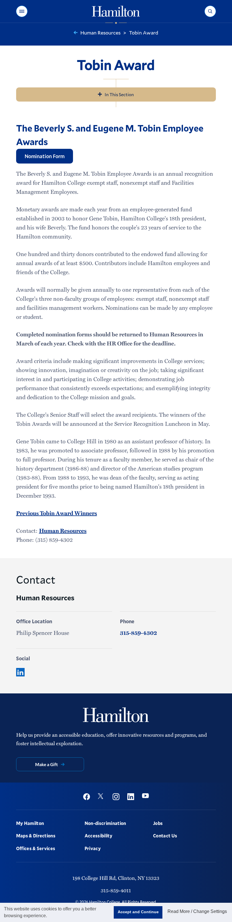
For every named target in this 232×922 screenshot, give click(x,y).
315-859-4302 (138, 632)
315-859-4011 (116, 890)
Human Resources (63, 530)
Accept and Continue (138, 912)
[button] (22, 11)
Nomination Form (45, 156)
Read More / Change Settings (197, 911)
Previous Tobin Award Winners (56, 513)
